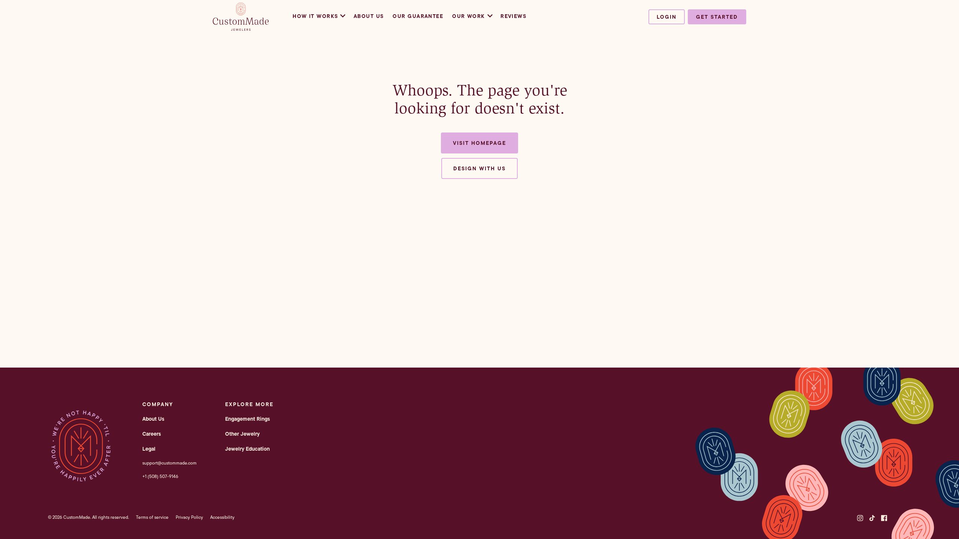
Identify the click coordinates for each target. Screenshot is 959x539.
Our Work (468, 16)
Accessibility (222, 517)
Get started (717, 17)
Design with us (479, 168)
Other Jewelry (242, 434)
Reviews (513, 16)
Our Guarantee (418, 16)
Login (667, 17)
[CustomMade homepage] (241, 28)
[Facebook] (884, 518)
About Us (369, 16)
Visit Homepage (479, 143)
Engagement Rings (247, 419)
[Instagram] (860, 518)
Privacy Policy (189, 517)
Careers (151, 434)
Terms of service (152, 517)
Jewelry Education (247, 449)
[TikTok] (872, 518)
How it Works (315, 16)
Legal (148, 449)
